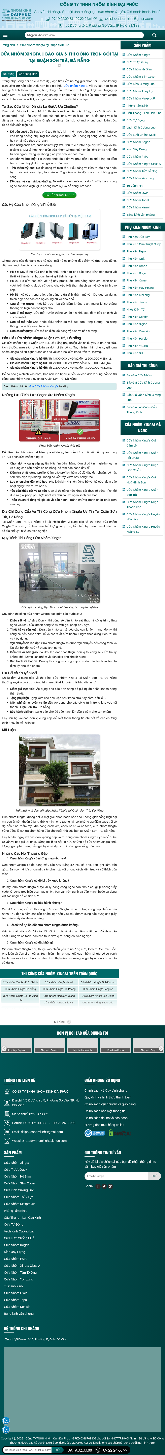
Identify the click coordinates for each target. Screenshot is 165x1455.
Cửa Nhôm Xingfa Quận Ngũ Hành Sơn (142, 480)
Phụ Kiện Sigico (137, 324)
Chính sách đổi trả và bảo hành (106, 1118)
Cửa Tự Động (136, 120)
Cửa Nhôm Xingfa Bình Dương (98, 982)
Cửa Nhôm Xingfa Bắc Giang (98, 995)
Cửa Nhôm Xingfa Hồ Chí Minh (20, 982)
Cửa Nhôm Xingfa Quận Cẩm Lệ (142, 443)
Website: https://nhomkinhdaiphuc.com (39, 1141)
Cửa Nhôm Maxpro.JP (141, 98)
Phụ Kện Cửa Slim (138, 237)
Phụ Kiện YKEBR (137, 346)
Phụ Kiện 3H (135, 353)
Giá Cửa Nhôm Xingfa (59, 195)
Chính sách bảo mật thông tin (105, 1111)
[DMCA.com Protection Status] (120, 1132)
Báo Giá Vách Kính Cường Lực (144, 397)
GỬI (154, 1176)
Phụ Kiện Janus (137, 302)
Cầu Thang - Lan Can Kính (144, 113)
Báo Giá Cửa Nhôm (139, 375)
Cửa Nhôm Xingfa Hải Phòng (59, 989)
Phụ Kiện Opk (136, 258)
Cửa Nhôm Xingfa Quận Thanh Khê (142, 504)
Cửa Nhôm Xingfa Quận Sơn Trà (142, 492)
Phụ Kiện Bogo (136, 273)
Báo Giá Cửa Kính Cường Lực (143, 385)
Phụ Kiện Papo (136, 251)
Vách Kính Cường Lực (141, 127)
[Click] (4, 1049)
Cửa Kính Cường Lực (141, 84)
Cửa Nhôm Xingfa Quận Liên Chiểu (142, 467)
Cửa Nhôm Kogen (138, 142)
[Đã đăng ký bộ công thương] (95, 1133)
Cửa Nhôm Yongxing (140, 178)
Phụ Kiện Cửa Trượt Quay (144, 244)
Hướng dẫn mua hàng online (104, 1125)
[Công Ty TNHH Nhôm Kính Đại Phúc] (16, 15)
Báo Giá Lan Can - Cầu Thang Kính (142, 409)
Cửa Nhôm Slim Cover (141, 76)
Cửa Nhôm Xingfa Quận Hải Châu (142, 455)
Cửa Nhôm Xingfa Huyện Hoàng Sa (143, 529)
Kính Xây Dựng (137, 149)
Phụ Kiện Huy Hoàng (140, 288)
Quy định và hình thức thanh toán (108, 1097)
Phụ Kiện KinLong (138, 295)
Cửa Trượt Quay (137, 62)
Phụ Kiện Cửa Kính (139, 331)
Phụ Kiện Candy (137, 317)
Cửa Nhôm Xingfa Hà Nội (59, 982)
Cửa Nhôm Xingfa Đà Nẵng (20, 989)
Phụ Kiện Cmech (137, 280)
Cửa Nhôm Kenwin (139, 207)
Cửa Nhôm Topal (138, 200)
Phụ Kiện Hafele (137, 338)
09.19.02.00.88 (62, 18)
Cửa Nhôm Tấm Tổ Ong (142, 171)
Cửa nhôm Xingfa (75, 86)
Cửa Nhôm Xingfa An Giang (59, 995)
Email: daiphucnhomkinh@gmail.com (37, 1132)
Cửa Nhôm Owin (137, 193)
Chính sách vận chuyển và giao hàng (110, 1104)
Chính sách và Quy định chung (106, 1090)
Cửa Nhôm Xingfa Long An (98, 989)
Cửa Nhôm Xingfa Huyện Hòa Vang (143, 517)
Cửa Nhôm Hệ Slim (139, 69)
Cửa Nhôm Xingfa (138, 55)
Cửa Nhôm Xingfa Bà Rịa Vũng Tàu (20, 997)
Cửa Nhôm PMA (137, 156)
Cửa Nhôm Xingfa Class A (144, 164)
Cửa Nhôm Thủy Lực (140, 91)
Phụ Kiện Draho (137, 266)
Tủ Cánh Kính (135, 185)
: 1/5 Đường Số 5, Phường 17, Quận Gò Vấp (35, 1339)
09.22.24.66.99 (86, 18)
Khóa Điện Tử (136, 309)
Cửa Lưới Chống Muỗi (141, 135)
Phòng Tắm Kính (137, 106)
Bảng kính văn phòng (141, 215)
